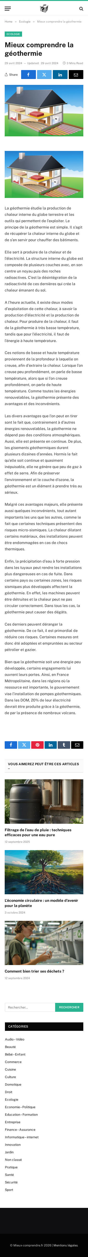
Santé (9, 1175)
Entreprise (12, 1122)
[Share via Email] (76, 74)
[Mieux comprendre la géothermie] (44, 110)
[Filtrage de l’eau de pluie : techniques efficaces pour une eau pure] (44, 801)
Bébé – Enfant (15, 1054)
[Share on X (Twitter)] (44, 74)
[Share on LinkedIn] (60, 74)
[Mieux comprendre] (44, 8)
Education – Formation (21, 1114)
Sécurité (11, 1182)
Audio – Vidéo (14, 1039)
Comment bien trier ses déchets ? (34, 971)
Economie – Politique (20, 1107)
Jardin (9, 1152)
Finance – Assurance (20, 1129)
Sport (9, 1190)
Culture (10, 1077)
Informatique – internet (21, 1137)
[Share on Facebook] (28, 74)
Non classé (13, 1160)
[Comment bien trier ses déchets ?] (44, 943)
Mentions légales (66, 1245)
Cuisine (10, 1069)
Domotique (13, 1084)
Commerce (13, 1062)
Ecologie (13, 34)
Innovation (13, 1145)
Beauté (10, 1047)
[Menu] (8, 8)
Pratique (11, 1167)
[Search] (80, 8)
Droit (8, 1092)
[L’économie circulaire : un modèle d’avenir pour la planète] (44, 872)
